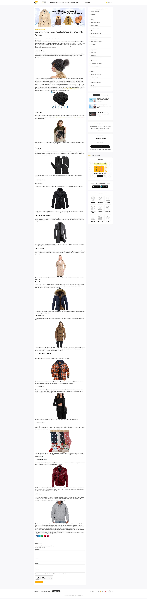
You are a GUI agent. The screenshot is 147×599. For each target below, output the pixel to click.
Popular (96, 95)
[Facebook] (96, 591)
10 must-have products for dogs (96, 126)
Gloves (39, 149)
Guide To (92, 71)
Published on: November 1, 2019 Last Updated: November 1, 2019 (47, 38)
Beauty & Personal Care (96, 33)
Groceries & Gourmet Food (96, 58)
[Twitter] (98, 591)
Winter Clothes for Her (41, 532)
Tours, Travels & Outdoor (96, 41)
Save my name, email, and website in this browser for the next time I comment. (53, 573)
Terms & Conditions (45, 591)
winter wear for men (60, 117)
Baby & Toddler (94, 49)
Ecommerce (93, 36)
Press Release (93, 44)
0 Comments (38, 40)
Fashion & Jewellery (40, 29)
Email (36, 563)
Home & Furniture (94, 39)
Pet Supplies (93, 55)
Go (84, 2)
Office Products (94, 60)
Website (37, 568)
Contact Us (36, 591)
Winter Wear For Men (53, 532)
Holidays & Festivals (95, 11)
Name (36, 558)
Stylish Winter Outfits (46, 533)
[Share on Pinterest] (45, 536)
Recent (104, 95)
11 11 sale (104, 126)
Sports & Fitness (94, 25)
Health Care (93, 52)
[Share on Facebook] (37, 536)
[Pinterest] (100, 591)
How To (92, 85)
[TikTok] (112, 591)
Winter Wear (47, 532)
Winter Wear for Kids (53, 533)
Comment (37, 549)
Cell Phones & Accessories (70, 2)
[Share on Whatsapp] (42, 536)
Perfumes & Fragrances (96, 82)
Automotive (93, 79)
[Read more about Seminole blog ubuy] (36, 2)
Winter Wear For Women (61, 532)
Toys (92, 68)
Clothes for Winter (76, 532)
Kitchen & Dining (94, 77)
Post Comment (39, 582)
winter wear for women (79, 117)
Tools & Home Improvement (96, 63)
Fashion (92, 17)
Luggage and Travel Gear (96, 74)
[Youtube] (105, 591)
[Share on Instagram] (48, 536)
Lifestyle (92, 30)
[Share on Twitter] (39, 536)
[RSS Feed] (110, 591)
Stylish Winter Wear (69, 532)
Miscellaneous (94, 47)
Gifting (92, 19)
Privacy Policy (108, 149)
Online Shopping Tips (54, 2)
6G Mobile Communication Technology (100, 128)
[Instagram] (103, 591)
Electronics (62, 2)
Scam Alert (93, 88)
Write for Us (56, 591)
